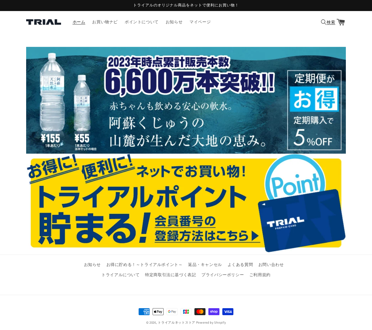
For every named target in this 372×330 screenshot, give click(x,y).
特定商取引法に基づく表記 (170, 274)
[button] (327, 22)
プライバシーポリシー (222, 274)
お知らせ (92, 264)
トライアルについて (120, 274)
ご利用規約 (260, 274)
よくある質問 (240, 264)
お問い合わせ (271, 264)
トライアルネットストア (176, 322)
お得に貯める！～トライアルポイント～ (144, 264)
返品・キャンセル (205, 264)
